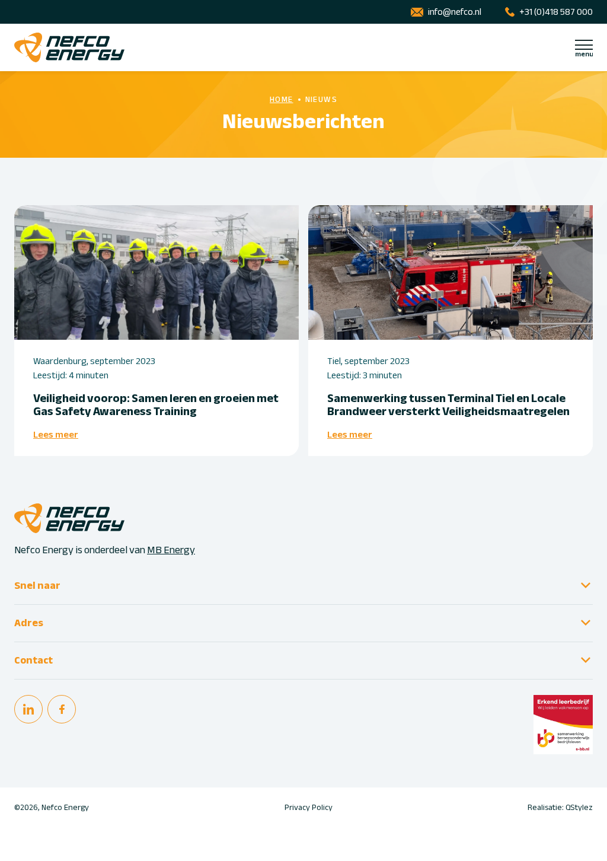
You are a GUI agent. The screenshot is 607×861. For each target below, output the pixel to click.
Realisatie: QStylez (560, 808)
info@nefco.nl (454, 12)
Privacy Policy (309, 808)
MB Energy (171, 550)
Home (281, 99)
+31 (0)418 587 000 (556, 12)
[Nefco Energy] (69, 47)
